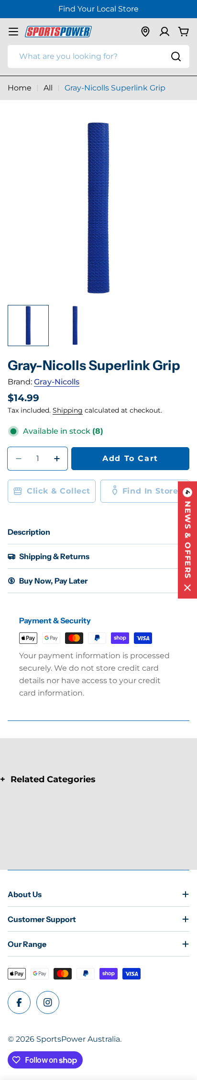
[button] (187, 540)
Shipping (68, 410)
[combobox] (98, 56)
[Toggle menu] (13, 31)
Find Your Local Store (98, 8)
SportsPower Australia (78, 1039)
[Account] (164, 31)
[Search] (176, 56)
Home (20, 87)
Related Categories (53, 779)
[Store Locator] (145, 31)
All (48, 87)
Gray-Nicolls (56, 381)
